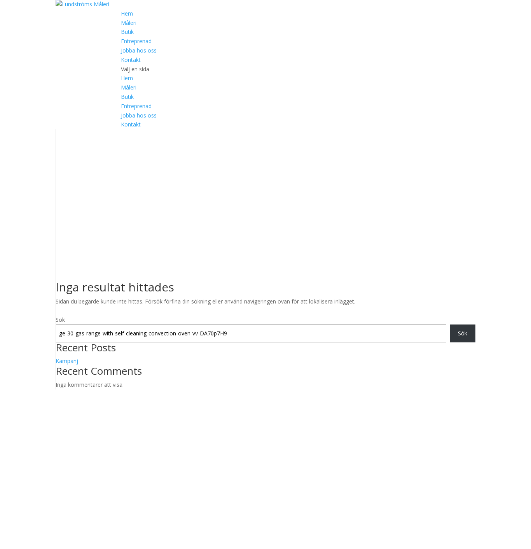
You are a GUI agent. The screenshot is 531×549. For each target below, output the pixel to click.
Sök (60, 319)
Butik (127, 31)
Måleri (128, 22)
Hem (127, 13)
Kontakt (131, 59)
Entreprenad (136, 41)
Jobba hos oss (139, 50)
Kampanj (67, 361)
